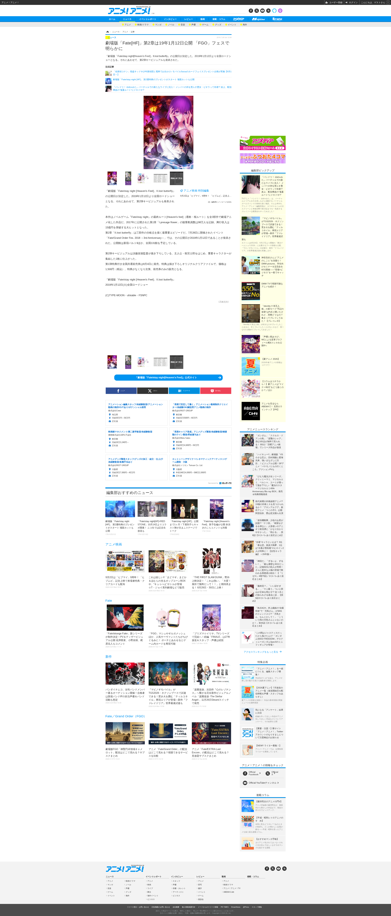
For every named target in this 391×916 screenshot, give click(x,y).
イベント (232, 24)
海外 (245, 24)
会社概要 (176, 907)
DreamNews (235, 907)
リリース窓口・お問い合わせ (138, 907)
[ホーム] (107, 32)
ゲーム (205, 24)
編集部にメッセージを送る (221, 202)
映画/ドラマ (143, 24)
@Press (246, 907)
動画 (203, 19)
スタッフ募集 (257, 907)
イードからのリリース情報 (208, 907)
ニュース (127, 19)
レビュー (188, 19)
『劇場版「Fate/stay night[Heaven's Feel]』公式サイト (166, 377)
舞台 (149, 892)
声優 (193, 24)
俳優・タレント (179, 888)
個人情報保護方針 (188, 907)
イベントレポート (147, 19)
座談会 (201, 899)
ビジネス (151, 899)
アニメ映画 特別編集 (196, 190)
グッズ (218, 24)
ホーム (112, 19)
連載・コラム (218, 19)
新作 (108, 656)
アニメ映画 (113, 544)
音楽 (183, 24)
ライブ (150, 888)
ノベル (171, 24)
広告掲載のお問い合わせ (161, 907)
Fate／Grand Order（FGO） (126, 716)
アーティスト (178, 892)
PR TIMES (224, 907)
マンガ (158, 24)
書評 (200, 888)
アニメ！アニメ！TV (231, 888)
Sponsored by (213, 483)
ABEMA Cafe (228, 892)
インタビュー (170, 19)
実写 (200, 885)
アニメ (127, 24)
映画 (149, 885)
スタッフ (176, 881)
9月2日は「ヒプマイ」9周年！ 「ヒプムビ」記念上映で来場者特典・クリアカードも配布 (223, 196)
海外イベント (152, 896)
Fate (108, 600)
